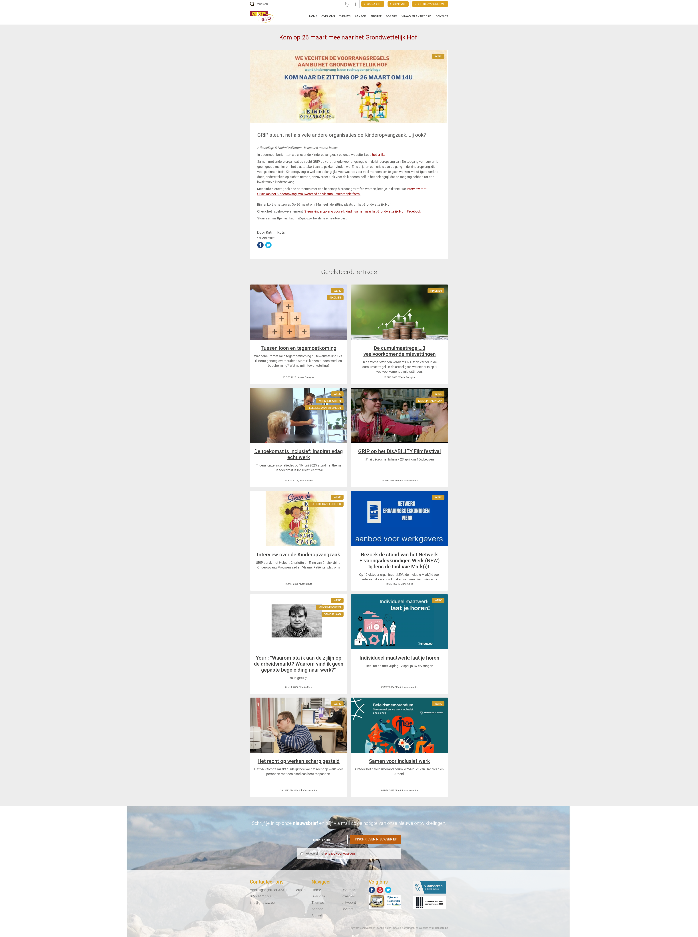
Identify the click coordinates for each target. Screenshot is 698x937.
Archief (376, 16)
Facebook (355, 4)
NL (347, 3)
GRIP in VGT (399, 4)
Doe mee (391, 16)
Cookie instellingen (404, 927)
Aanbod (360, 16)
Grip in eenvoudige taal (431, 4)
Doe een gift (373, 4)
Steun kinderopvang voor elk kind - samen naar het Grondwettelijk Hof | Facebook (362, 211)
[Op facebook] (372, 890)
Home (313, 16)
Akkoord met (330, 853)
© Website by (432, 927)
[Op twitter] (388, 890)
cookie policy (384, 927)
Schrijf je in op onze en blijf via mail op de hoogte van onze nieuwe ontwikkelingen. (349, 823)
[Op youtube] (380, 890)
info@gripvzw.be (262, 902)
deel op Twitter (268, 245)
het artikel (379, 155)
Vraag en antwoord (416, 16)
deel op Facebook (260, 245)
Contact (442, 16)
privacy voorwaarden (340, 853)
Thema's (344, 16)
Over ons (328, 16)
